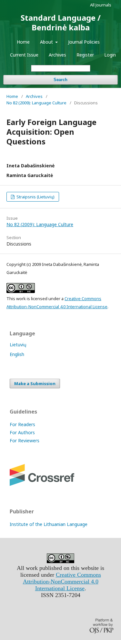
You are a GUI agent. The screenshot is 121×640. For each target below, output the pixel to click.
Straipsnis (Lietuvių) (35, 197)
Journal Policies (84, 42)
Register (85, 55)
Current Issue (24, 55)
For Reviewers (24, 440)
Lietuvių (18, 344)
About (47, 42)
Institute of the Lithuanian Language (48, 524)
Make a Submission (34, 383)
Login (110, 55)
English (17, 354)
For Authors (22, 432)
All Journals (100, 5)
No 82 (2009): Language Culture (36, 103)
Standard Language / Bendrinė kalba (61, 22)
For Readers (22, 424)
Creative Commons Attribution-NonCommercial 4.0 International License (62, 582)
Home (23, 42)
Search (60, 79)
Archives (57, 55)
